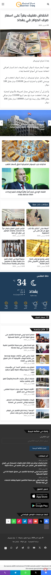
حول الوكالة (23, 541)
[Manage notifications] (45, 570)
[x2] (8, 521)
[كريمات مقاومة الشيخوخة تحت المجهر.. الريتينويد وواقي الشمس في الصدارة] (42, 403)
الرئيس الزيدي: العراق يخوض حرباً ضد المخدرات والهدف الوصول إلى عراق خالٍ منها (13, 231)
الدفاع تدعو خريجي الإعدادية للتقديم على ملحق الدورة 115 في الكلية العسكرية (19, 336)
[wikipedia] (46, 526)
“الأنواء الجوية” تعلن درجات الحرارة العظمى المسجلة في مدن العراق (19, 390)
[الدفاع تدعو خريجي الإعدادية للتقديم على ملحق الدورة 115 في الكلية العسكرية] (42, 338)
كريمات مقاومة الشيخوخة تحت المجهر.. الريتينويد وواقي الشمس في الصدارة (20, 401)
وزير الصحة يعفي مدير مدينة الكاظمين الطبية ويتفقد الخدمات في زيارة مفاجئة (18, 346)
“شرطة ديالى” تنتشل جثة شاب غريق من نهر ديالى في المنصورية (38, 231)
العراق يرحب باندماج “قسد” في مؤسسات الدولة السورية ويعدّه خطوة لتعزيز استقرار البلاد (19, 370)
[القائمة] (3, 5)
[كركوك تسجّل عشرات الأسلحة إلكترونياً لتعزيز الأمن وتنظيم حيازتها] (42, 382)
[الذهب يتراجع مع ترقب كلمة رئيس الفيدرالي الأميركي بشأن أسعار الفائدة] (37, 248)
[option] (25, 123)
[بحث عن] (48, 5)
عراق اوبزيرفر (11, 538)
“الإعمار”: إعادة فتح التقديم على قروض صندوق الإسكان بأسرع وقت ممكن (20, 412)
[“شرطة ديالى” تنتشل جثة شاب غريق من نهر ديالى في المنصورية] (37, 217)
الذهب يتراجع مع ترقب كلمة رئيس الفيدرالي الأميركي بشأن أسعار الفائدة (38, 261)
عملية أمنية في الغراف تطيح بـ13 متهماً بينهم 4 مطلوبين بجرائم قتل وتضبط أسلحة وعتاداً (13, 261)
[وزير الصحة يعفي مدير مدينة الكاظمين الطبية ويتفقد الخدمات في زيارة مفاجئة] (42, 348)
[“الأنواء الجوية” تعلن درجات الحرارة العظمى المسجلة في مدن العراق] (42, 392)
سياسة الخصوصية (33, 541)
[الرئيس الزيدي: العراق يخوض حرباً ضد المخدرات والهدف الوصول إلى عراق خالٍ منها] (13, 217)
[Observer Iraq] (25, 4)
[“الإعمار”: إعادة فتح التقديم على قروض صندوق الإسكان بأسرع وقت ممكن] (42, 413)
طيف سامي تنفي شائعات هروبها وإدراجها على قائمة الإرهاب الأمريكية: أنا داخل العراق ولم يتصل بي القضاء (18, 358)
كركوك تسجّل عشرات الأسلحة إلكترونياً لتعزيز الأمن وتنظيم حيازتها (18, 380)
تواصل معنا (16, 541)
